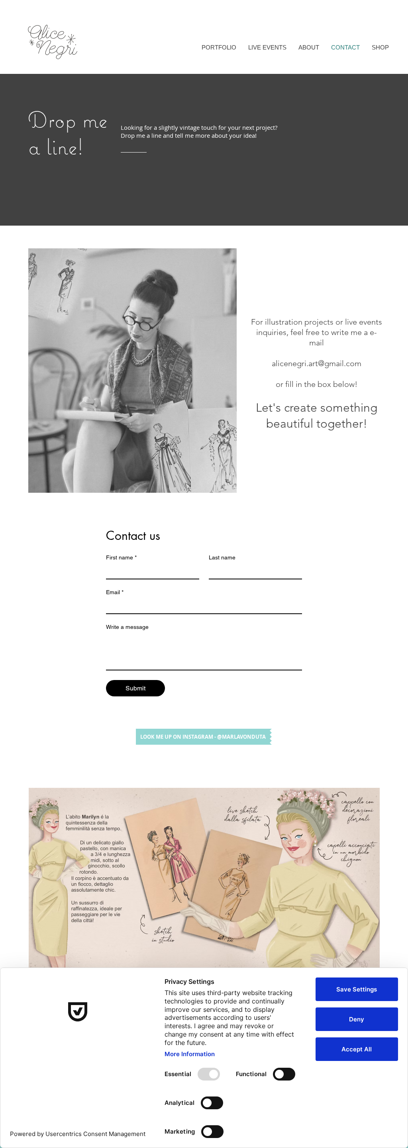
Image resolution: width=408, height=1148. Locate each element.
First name (121, 557)
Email (115, 592)
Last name (222, 557)
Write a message (127, 627)
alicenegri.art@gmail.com (316, 363)
